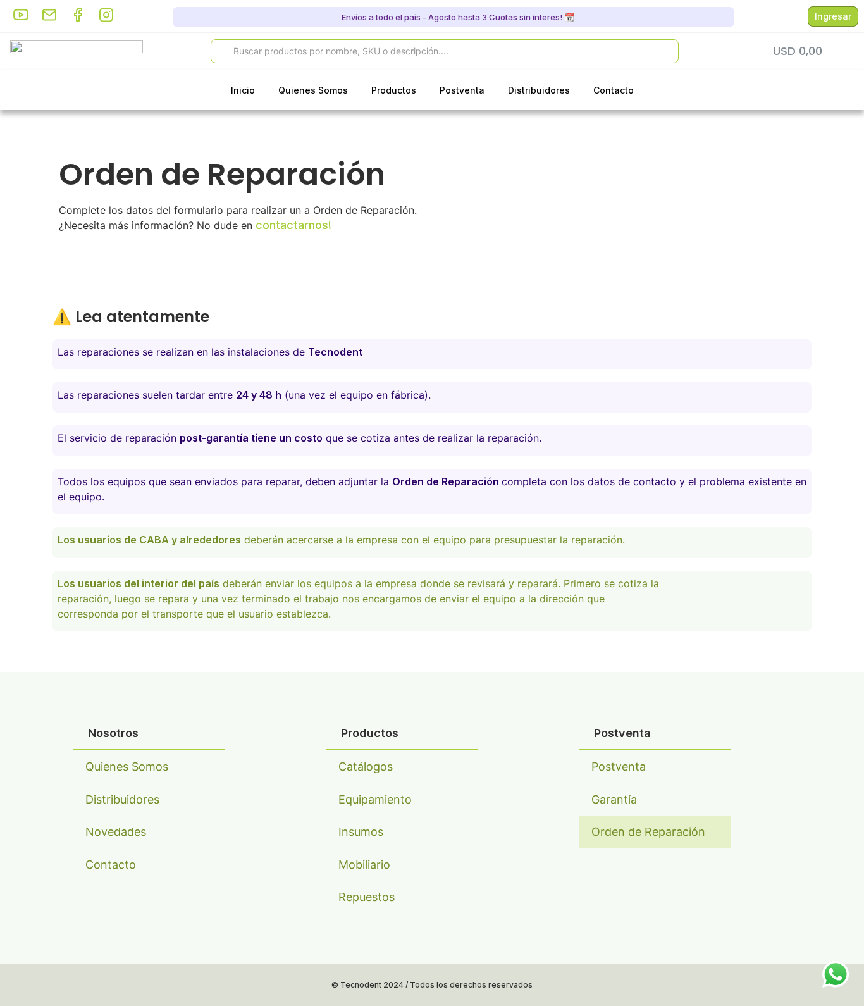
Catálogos (365, 766)
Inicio (243, 90)
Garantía (614, 799)
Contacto (613, 90)
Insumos (360, 831)
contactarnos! (293, 225)
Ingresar (833, 16)
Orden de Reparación (648, 831)
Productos (393, 90)
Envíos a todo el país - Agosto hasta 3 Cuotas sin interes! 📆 (457, 17)
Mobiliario (364, 864)
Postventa (462, 90)
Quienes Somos (313, 90)
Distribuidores (539, 90)
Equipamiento (375, 799)
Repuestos (366, 897)
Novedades (115, 831)
